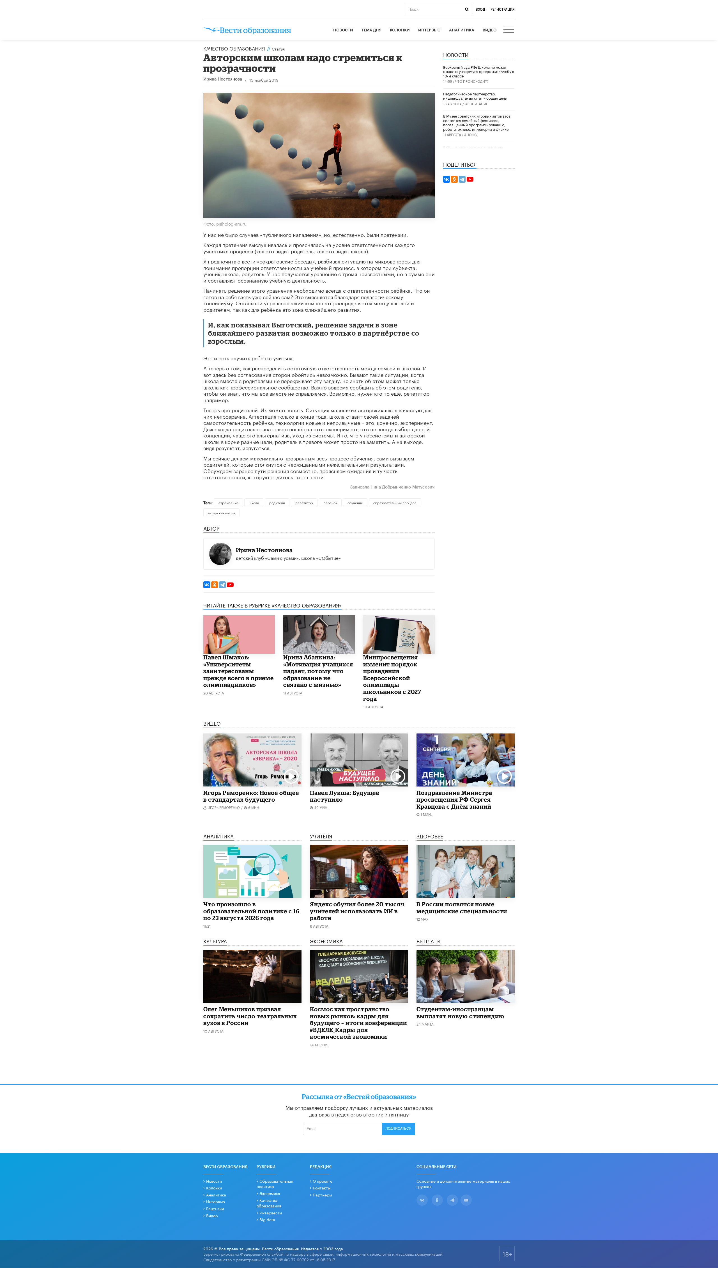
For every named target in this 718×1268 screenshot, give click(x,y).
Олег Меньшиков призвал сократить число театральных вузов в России (250, 1016)
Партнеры (322, 1194)
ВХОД (480, 9)
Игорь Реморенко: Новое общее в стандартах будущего (251, 796)
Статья (278, 48)
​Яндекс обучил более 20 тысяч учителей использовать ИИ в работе (357, 911)
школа (254, 502)
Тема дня (371, 30)
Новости (343, 30)
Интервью (429, 30)
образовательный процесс (394, 502)
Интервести (270, 1212)
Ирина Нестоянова (222, 79)
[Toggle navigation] (509, 30)
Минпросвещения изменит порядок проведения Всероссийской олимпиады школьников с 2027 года (392, 678)
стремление (228, 502)
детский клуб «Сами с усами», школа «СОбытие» (288, 557)
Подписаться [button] (398, 1129)
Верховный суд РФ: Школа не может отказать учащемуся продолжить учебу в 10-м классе (478, 71)
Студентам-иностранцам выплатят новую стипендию (460, 1012)
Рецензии (215, 1208)
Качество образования (234, 48)
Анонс (470, 134)
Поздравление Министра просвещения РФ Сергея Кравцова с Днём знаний (454, 799)
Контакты (322, 1187)
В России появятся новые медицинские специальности (461, 907)
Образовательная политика (275, 1183)
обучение (355, 502)
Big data (267, 1219)
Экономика (269, 1193)
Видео (489, 30)
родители (277, 502)
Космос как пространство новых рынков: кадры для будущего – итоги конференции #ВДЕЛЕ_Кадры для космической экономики (358, 1023)
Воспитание (476, 103)
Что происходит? (472, 81)
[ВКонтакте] (206, 584)
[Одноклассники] (214, 584)
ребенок (330, 502)
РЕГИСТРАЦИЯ (503, 9)
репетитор (304, 502)
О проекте (322, 1181)
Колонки (400, 30)
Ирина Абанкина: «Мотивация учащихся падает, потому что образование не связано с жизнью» (318, 671)
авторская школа (221, 512)
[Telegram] (222, 584)
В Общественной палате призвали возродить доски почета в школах (473, 149)
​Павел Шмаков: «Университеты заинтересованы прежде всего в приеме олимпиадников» (238, 671)
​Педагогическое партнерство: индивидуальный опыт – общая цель (475, 96)
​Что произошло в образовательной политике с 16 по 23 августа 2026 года (251, 911)
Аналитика (461, 30)
